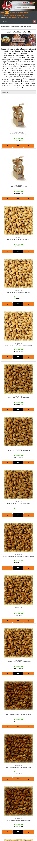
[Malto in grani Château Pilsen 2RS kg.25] (18, 326)
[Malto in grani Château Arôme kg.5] (18, 590)
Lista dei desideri (11, 17)
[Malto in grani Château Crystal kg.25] (18, 801)
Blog (7, 12)
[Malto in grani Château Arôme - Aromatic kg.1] (18, 537)
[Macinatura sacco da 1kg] (18, 167)
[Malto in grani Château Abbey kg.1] (18, 379)
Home (2, 12)
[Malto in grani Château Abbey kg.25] (18, 484)
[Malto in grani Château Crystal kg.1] (18, 695)
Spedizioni (20, 15)
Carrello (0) (23, 17)
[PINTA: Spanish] (34, 3)
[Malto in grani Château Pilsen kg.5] (18, 273)
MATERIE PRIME (9, 26)
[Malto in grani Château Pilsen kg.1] (18, 220)
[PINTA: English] (25, 3)
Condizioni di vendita (23, 12)
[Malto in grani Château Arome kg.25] (18, 643)
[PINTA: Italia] (23, 3)
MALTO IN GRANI (18, 26)
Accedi (2, 17)
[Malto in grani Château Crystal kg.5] (18, 748)
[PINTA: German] (31, 3)
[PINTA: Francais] (28, 3)
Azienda (12, 12)
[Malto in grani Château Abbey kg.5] (18, 431)
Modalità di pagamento (8, 15)
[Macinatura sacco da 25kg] (18, 115)
